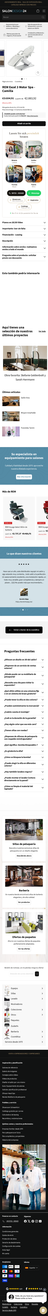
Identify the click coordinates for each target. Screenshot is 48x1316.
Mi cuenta (5, 1253)
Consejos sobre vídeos (10, 1075)
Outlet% (5, 1307)
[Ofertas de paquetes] (24, 922)
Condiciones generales (10, 1231)
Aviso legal (6, 1250)
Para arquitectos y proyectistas (13, 1136)
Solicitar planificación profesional (14, 1089)
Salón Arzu (25, 397)
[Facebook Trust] (34, 1288)
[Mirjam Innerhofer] (11, 416)
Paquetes (35, 1304)
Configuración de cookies (11, 1246)
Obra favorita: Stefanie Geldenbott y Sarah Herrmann (25, 377)
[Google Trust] (14, 1289)
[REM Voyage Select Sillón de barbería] (19, 518)
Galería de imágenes (9, 1071)
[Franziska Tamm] (11, 431)
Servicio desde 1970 (9, 1310)
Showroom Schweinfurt (10, 1107)
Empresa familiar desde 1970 (12, 1129)
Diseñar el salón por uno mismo (13, 1082)
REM (13, 492)
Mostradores (6, 1304)
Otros (27, 1304)
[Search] (43, 17)
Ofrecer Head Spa (8, 1093)
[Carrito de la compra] (38, 11)
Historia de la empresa (10, 1140)
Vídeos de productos (9, 1079)
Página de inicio (7, 81)
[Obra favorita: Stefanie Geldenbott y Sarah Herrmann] (25, 358)
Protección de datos (9, 1239)
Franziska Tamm (27, 428)
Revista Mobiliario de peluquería (13, 1097)
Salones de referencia (10, 1067)
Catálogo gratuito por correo (12, 1111)
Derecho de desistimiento (11, 1242)
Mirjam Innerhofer (28, 412)
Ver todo (42, 331)
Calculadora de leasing (10, 1115)
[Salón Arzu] (11, 401)
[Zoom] (38, 72)
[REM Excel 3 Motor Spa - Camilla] (19, 298)
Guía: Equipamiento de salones (13, 1086)
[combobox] (24, 17)
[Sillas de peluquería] (24, 829)
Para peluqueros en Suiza (11, 1132)
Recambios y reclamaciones (12, 1118)
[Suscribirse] (37, 973)
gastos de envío (10, 107)
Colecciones (18, 1304)
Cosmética (18, 81)
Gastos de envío (7, 1235)
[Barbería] (24, 876)
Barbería (14, 1307)
